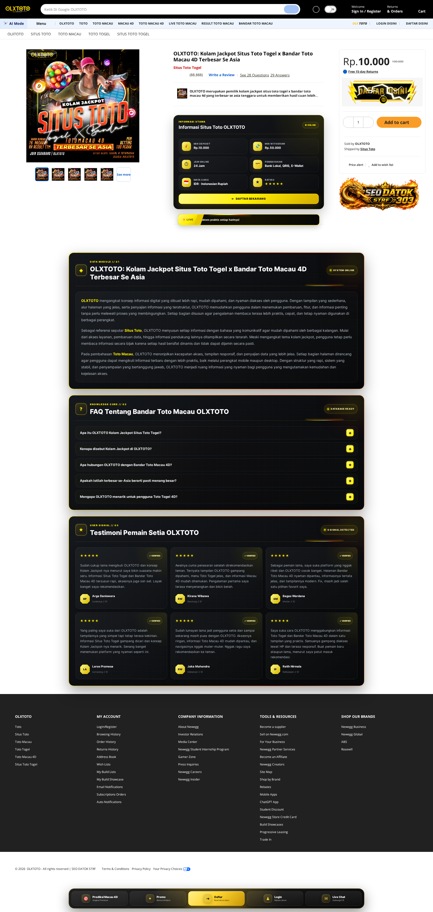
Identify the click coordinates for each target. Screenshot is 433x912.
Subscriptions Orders (111, 794)
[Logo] (18, 9)
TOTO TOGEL (99, 34)
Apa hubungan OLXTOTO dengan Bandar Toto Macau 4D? (126, 465)
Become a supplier (273, 727)
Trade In (265, 839)
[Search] (291, 9)
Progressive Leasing (274, 832)
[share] (151, 55)
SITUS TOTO (41, 34)
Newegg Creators (272, 764)
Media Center (187, 742)
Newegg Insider (189, 779)
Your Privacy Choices (168, 869)
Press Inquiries (188, 764)
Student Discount (272, 809)
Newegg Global (352, 734)
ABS (344, 742)
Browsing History (109, 734)
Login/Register (107, 727)
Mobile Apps (268, 794)
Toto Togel (22, 749)
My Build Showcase (110, 779)
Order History (106, 742)
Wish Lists (104, 764)
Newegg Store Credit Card (278, 817)
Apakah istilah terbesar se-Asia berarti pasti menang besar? (128, 481)
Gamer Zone (187, 757)
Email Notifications (110, 787)
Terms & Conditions (115, 869)
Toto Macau (123, 354)
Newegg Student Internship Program (203, 749)
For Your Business (272, 742)
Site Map (266, 772)
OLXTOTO (16, 34)
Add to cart (397, 122)
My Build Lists (106, 772)
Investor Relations (190, 734)
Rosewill (347, 749)
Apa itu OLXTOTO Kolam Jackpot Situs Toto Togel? (120, 433)
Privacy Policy (141, 869)
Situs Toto (133, 330)
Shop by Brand (270, 779)
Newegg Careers (190, 772)
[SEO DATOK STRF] (379, 193)
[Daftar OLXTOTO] (382, 92)
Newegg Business (353, 727)
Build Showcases (271, 824)
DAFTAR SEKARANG (248, 198)
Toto (18, 727)
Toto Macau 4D (25, 757)
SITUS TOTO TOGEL (133, 34)
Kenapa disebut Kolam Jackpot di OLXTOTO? (116, 449)
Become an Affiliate (273, 757)
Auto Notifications (109, 802)
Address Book (106, 757)
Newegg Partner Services (277, 749)
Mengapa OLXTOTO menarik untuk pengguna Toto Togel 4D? (128, 497)
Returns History (107, 749)
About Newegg (188, 727)
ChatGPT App (269, 802)
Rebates (265, 787)
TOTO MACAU (69, 34)
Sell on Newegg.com (274, 734)
